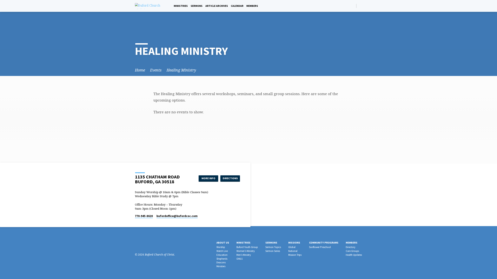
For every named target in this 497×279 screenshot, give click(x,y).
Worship (220, 247)
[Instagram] (143, 244)
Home (140, 70)
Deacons (221, 262)
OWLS (239, 258)
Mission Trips (295, 255)
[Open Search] (353, 6)
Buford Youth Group (247, 247)
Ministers (220, 266)
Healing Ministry (181, 70)
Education (222, 255)
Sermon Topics (273, 247)
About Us (222, 242)
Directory (350, 247)
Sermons (196, 6)
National (292, 251)
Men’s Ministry (243, 255)
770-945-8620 (144, 216)
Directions (230, 178)
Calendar (237, 6)
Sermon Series (272, 251)
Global (291, 247)
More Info (208, 178)
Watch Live (222, 251)
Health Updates (354, 255)
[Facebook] (360, 6)
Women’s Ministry (245, 251)
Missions (294, 242)
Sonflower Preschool (320, 247)
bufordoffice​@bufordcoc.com (177, 216)
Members (252, 6)
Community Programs (323, 242)
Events (156, 70)
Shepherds (221, 258)
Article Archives (216, 6)
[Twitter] (149, 244)
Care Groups (352, 251)
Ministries (181, 6)
